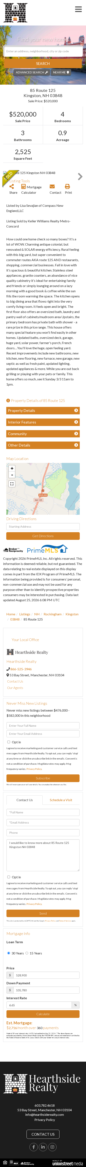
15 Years (35, 953)
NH (37, 614)
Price (10, 968)
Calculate (43, 1014)
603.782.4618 (45, 1105)
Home (10, 614)
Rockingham (53, 614)
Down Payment (18, 983)
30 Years (17, 953)
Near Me (59, 72)
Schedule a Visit (61, 800)
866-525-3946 (21, 669)
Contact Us (15, 681)
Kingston (72, 614)
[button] (43, 63)
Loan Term (14, 942)
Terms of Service (65, 921)
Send (43, 913)
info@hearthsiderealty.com (44, 1114)
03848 (15, 619)
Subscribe (43, 778)
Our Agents (15, 688)
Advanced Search (30, 72)
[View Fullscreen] (12, 484)
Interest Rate (16, 998)
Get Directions (43, 536)
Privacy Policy (34, 768)
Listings (24, 614)
